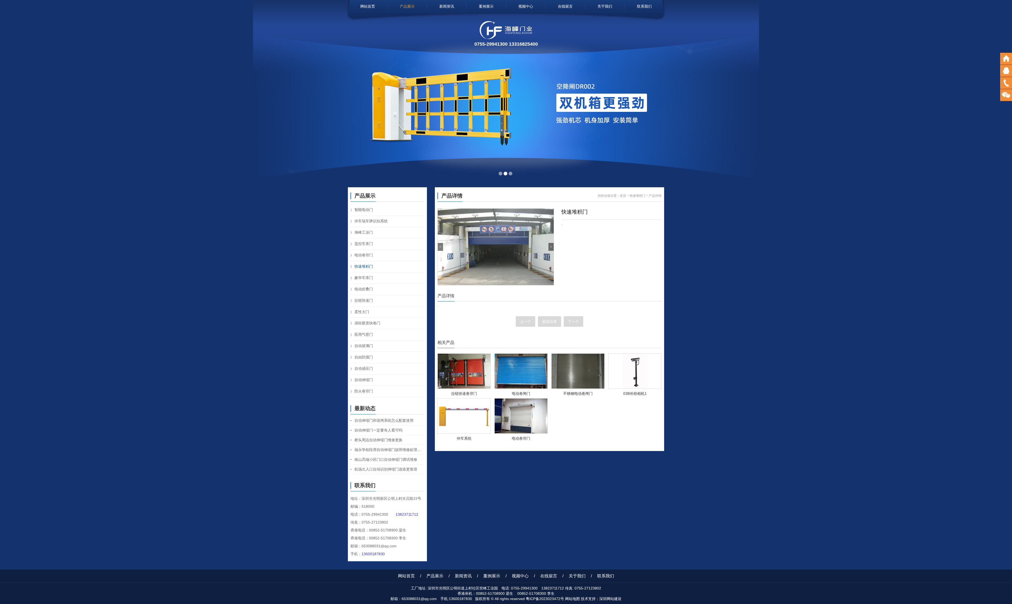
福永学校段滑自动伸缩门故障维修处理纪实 (389, 450)
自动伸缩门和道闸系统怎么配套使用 (383, 420)
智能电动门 (363, 210)
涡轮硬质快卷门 (367, 323)
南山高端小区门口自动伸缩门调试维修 (385, 459)
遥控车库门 (363, 244)
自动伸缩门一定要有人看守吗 (378, 430)
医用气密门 (363, 334)
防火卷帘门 (363, 391)
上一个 (525, 321)
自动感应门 (363, 368)
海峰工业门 (363, 232)
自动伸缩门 (363, 380)
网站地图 (572, 599)
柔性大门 (361, 312)
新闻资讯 (446, 6)
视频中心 (525, 6)
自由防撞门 (363, 357)
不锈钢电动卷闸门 (578, 393)
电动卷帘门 (363, 255)
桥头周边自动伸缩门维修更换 (378, 440)
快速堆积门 (363, 266)
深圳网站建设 (610, 599)
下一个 (573, 321)
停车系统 (464, 438)
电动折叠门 (363, 289)
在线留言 (565, 6)
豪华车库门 (363, 278)
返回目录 (549, 321)
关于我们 (604, 6)
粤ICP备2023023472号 (545, 599)
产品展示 (407, 6)
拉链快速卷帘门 (464, 393)
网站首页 (367, 6)
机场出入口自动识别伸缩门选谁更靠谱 (385, 469)
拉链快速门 (363, 300)
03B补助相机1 (635, 393)
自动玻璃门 (363, 346)
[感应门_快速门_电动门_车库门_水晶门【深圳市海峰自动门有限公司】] (506, 37)
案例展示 (486, 6)
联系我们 (644, 6)
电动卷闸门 (521, 393)
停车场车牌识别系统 (371, 221)
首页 (623, 196)
